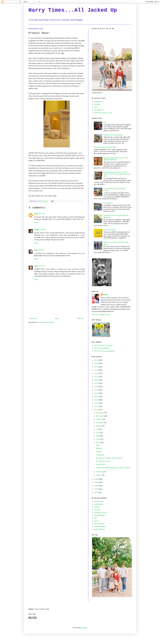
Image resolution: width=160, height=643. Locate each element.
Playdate (97, 104)
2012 (96, 406)
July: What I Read (109, 230)
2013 (96, 403)
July (97, 429)
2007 (96, 489)
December (100, 413)
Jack (95, 107)
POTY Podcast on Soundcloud (104, 351)
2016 (96, 393)
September (100, 422)
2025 (96, 363)
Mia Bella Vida (99, 524)
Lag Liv (96, 521)
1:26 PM (43, 230)
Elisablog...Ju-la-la (100, 512)
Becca (36, 214)
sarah (36, 266)
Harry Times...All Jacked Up (72, 10)
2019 (96, 383)
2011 (96, 410)
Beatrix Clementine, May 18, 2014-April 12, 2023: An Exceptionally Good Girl (116, 174)
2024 (96, 367)
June (98, 432)
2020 (96, 380)
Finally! (98, 451)
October (99, 419)
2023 (96, 370)
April (98, 439)
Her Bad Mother (99, 515)
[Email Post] (52, 201)
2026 (96, 360)
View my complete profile (101, 314)
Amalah (96, 507)
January (99, 475)
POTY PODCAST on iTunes (103, 345)
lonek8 (36, 230)
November (100, 416)
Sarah (105, 294)
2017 (96, 390)
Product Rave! (101, 464)
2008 (96, 486)
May (98, 436)
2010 (96, 479)
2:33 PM (42, 266)
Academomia (98, 504)
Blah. (97, 445)
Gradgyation (98, 101)
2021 (96, 377)
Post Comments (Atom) (46, 322)
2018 (96, 386)
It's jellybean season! (103, 461)
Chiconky (97, 510)
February (99, 472)
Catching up (100, 455)
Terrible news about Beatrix (113, 135)
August (98, 426)
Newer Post (33, 318)
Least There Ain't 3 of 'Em (103, 113)
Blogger (84, 627)
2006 (96, 492)
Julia (95, 518)
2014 (96, 400)
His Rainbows (98, 110)
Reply (36, 222)
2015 (96, 396)
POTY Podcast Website (102, 348)
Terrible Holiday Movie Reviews (105, 147)
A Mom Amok (99, 501)
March (98, 442)
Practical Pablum (100, 526)
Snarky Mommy (99, 529)
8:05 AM (42, 214)
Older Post (80, 318)
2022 (96, 373)
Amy (35, 250)
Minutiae (99, 448)
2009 (96, 482)
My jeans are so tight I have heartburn (109, 458)
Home (57, 318)
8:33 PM (41, 250)
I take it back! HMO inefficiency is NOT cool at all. (113, 468)
